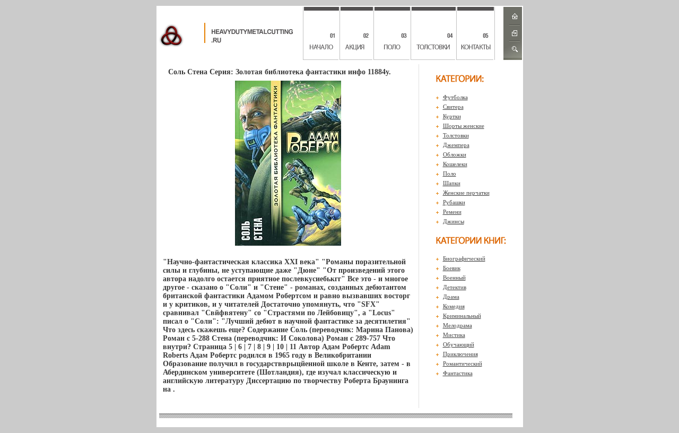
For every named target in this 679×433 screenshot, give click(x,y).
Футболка (455, 97)
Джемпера (456, 145)
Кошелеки (455, 164)
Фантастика (458, 373)
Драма (451, 296)
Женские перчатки (466, 192)
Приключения (460, 354)
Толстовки (456, 135)
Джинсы (453, 221)
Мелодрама (457, 325)
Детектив (454, 287)
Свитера (453, 106)
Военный (454, 277)
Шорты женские (463, 126)
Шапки (451, 183)
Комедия (454, 306)
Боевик (451, 268)
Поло (449, 173)
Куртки (452, 116)
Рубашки (454, 202)
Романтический (462, 363)
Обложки (454, 154)
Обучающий (458, 344)
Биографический (464, 258)
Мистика (454, 335)
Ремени (452, 212)
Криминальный (462, 316)
